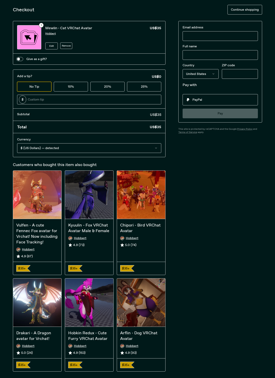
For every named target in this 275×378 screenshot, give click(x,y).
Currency (24, 139)
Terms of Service (187, 132)
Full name (190, 46)
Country (188, 65)
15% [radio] (71, 86)
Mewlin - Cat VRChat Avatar (68, 28)
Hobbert (50, 33)
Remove (66, 45)
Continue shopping (245, 9)
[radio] (220, 99)
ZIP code (228, 65)
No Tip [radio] (34, 86)
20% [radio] (107, 86)
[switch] (19, 59)
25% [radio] (144, 86)
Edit (51, 46)
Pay (220, 113)
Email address (193, 27)
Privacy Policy (244, 129)
